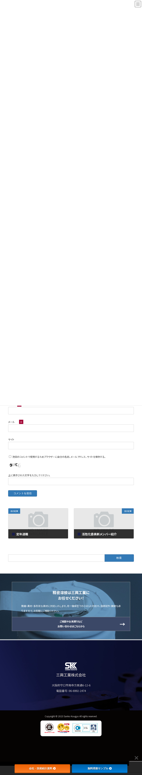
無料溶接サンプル (98, 768)
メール (15, 422)
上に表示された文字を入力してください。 (29, 475)
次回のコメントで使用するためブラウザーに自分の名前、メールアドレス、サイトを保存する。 (59, 457)
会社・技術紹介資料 (40, 768)
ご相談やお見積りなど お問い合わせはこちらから (71, 624)
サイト (11, 439)
